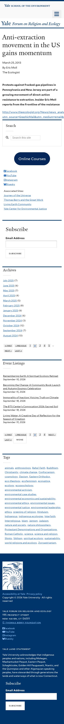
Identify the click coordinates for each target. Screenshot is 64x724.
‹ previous (20, 345)
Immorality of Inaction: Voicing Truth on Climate (31, 397)
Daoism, (24, 476)
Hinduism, (43, 512)
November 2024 (12, 320)
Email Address (15, 238)
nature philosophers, (39, 525)
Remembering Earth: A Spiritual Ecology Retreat (30, 376)
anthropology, (23, 468)
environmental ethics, (17, 503)
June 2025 (8, 285)
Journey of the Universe (17, 195)
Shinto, (9, 538)
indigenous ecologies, (31, 516)
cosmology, (11, 476)
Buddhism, (53, 468)
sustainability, (53, 538)
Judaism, (44, 520)
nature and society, (16, 525)
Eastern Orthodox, (40, 476)
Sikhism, (18, 538)
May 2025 (8, 290)
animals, (9, 468)
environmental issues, (42, 503)
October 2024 (11, 325)
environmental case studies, (21, 494)
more (19, 439)
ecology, (10, 485)
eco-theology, (13, 481)
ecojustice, (44, 481)
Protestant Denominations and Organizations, (31, 529)
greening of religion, (24, 512)
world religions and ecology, (21, 542)
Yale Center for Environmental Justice (25, 208)
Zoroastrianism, (47, 542)
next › (8, 350)
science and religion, (46, 534)
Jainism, (33, 520)
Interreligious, (13, 520)
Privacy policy (34, 594)
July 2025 (8, 280)
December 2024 (12, 315)
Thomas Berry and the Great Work (23, 199)
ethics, (8, 512)
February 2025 (11, 305)
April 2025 (9, 295)
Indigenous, (11, 516)
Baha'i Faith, (39, 468)
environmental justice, (17, 507)
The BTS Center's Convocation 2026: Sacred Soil (30, 406)
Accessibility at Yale (13, 594)
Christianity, (12, 472)
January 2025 (10, 310)
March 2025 (10, 300)
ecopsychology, (25, 485)
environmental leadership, (46, 507)
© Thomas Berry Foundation (21, 622)
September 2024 (12, 330)
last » (18, 350)
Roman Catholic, (14, 534)
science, (29, 534)
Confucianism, (47, 472)
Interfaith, (50, 516)
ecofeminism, (29, 481)
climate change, (29, 472)
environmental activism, (18, 490)
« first (8, 345)
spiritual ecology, (34, 538)
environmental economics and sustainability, (30, 498)
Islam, (25, 520)
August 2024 (10, 335)
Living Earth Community (17, 204)
